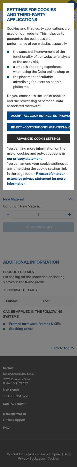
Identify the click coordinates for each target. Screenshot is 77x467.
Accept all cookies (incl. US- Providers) (40, 116)
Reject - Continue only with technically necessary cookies (40, 127)
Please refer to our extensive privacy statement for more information (36, 178)
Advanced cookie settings (39, 138)
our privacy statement (24, 158)
